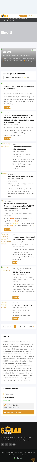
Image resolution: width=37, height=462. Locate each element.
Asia (22, 93)
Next (30, 326)
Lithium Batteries (8, 113)
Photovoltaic (15, 303)
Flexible (6, 84)
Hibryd (14, 144)
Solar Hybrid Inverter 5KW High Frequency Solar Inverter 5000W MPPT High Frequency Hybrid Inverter (19, 206)
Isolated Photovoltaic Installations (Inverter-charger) (21, 269)
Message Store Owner (14, 412)
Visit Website (9, 394)
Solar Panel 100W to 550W (22, 305)
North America (27, 279)
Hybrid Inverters (8, 201)
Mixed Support (12, 174)
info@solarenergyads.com (18, 19)
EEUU (20, 279)
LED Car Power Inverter (21, 272)
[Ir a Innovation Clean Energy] (18, 7)
